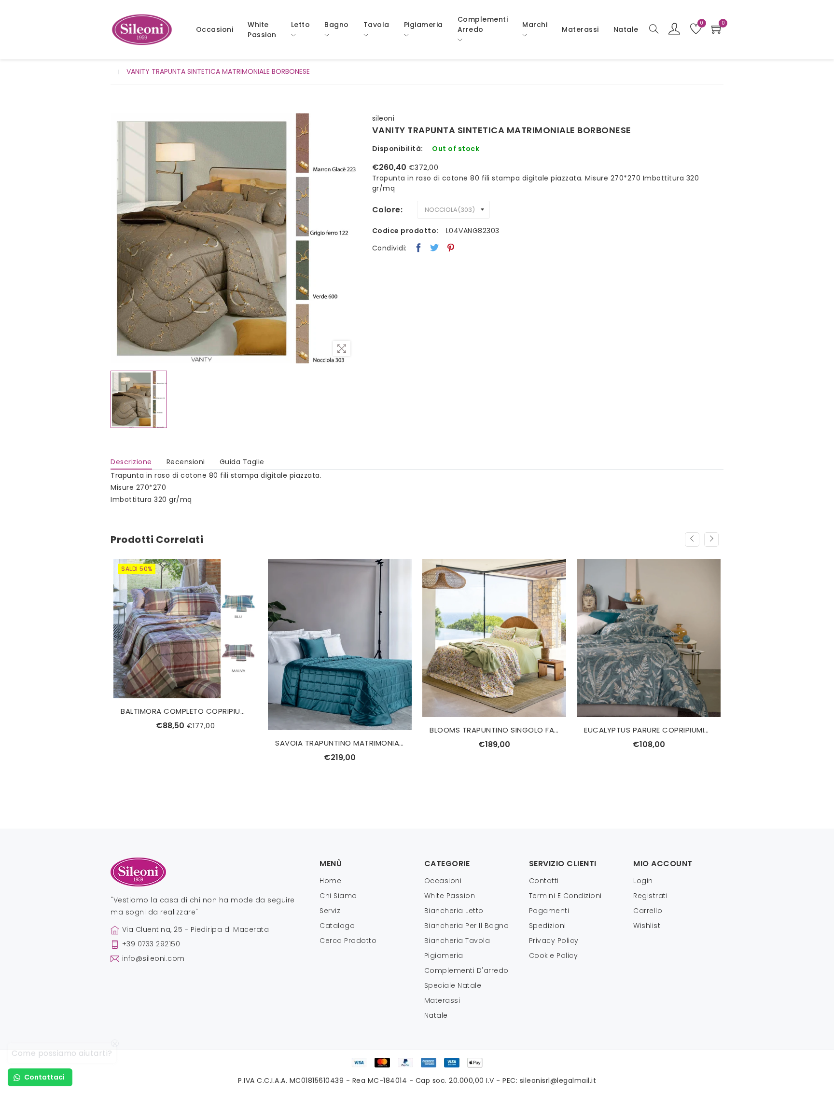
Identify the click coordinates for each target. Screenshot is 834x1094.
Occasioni (215, 29)
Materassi (580, 29)
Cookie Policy (553, 955)
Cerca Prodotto (348, 940)
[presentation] (692, 539)
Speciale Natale (453, 985)
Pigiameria (443, 955)
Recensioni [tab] (186, 462)
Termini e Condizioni (565, 895)
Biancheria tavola (457, 940)
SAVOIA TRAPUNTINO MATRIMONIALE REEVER (185, 743)
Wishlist (646, 925)
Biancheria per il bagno (466, 925)
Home (330, 881)
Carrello (647, 910)
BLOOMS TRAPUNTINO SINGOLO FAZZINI (339, 730)
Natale (436, 1015)
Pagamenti (549, 910)
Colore (386, 209)
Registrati (650, 895)
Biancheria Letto (454, 910)
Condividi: (389, 248)
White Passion (262, 30)
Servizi (331, 910)
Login (643, 881)
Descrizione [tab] (131, 462)
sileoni (383, 118)
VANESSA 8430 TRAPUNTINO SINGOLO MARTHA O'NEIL (648, 730)
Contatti (544, 881)
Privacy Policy (554, 940)
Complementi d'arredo (466, 970)
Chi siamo (338, 895)
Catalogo (337, 925)
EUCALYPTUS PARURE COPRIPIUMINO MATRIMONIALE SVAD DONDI (494, 730)
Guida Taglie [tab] (242, 462)
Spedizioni (547, 925)
